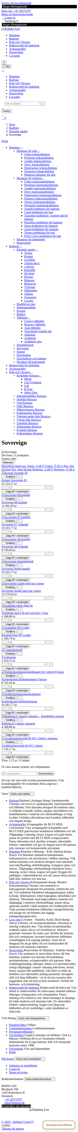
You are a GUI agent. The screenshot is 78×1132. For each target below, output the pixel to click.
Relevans (8, 462)
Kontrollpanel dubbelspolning (19, 701)
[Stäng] (3, 71)
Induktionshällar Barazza (31, 396)
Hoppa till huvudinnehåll (16, 3)
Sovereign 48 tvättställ (15, 546)
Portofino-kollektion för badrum (43, 222)
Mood (27, 379)
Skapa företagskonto (14, 6)
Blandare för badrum (29, 178)
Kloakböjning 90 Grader (16, 635)
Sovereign (30, 297)
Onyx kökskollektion (36, 164)
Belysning (23, 348)
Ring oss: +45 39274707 (16, 10)
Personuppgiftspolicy (21, 1031)
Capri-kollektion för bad (38, 212)
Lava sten (15, 919)
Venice (28, 253)
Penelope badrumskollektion (41, 185)
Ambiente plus (33, 341)
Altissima (29, 334)
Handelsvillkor (18, 1025)
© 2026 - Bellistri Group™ (18, 1121)
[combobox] (22, 104)
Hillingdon (30, 290)
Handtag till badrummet (31, 362)
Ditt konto (8, 1058)
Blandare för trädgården (31, 239)
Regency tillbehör (34, 324)
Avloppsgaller (17, 48)
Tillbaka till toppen (13, 1128)
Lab (26, 385)
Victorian (29, 287)
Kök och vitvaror (19, 372)
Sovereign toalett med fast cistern (21, 590)
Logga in (14, 1069)
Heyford (29, 273)
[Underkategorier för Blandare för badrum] (42, 179)
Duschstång (24, 355)
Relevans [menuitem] (21, 466)
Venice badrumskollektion (39, 202)
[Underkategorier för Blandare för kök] (38, 152)
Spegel (21, 351)
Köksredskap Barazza (30, 433)
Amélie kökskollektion (37, 161)
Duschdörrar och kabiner (31, 358)
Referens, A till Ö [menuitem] (43, 469)
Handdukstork (25, 345)
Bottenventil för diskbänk (24, 45)
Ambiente (30, 338)
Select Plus (30, 392)
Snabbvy (9, 476)
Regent (28, 256)
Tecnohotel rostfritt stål (37, 331)
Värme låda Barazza (29, 419)
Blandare (14, 35)
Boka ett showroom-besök (17, 14)
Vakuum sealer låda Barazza (33, 416)
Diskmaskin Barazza (29, 426)
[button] (3, 107)
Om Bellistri (16, 1035)
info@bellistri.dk (15, 1102)
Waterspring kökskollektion (40, 168)
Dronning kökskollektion (39, 171)
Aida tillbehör (32, 328)
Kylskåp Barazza (27, 430)
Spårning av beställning (23, 1065)
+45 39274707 (13, 1099)
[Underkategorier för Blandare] (21, 148)
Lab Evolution (32, 382)
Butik (12, 1052)
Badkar (21, 314)
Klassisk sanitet (26, 249)
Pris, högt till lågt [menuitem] (21, 469)
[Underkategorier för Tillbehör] (28, 318)
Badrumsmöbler (26, 307)
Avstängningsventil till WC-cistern (22, 745)
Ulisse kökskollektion (37, 154)
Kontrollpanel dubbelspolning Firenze (24, 679)
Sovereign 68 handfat (14, 502)
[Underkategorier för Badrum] (20, 247)
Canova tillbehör (34, 321)
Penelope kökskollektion (39, 157)
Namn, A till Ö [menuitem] (36, 466)
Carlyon (29, 266)
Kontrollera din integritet (16, 1106)
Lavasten (14, 55)
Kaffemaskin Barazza (29, 413)
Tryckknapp (9, 657)
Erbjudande (16, 1048)
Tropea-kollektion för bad (39, 232)
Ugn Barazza (24, 402)
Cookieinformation (20, 1028)
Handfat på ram (26, 304)
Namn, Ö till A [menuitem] (54, 466)
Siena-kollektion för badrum (41, 225)
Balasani (29, 280)
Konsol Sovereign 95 (14, 480)
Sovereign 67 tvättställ (15, 524)
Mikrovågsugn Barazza (30, 409)
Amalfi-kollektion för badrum (41, 208)
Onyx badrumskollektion (39, 191)
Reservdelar (16, 52)
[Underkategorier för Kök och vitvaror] (31, 373)
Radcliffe (29, 270)
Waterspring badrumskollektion (43, 195)
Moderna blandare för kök (39, 174)
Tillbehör (22, 317)
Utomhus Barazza (27, 423)
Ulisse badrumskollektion (39, 181)
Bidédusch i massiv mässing (18, 723)
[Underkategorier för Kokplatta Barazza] (40, 376)
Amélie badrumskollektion (40, 188)
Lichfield (29, 259)
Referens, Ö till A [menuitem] (64, 469)
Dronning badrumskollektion (41, 205)
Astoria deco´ (32, 263)
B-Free (28, 389)
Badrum (14, 38)
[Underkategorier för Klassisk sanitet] (36, 250)
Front (5, 141)
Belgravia (30, 283)
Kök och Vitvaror (19, 42)
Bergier (28, 276)
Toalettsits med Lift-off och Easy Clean (25, 613)
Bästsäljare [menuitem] (8, 466)
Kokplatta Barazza (28, 375)
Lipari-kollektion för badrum (41, 229)
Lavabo (28, 300)
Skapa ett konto (18, 1072)
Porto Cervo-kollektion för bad (42, 236)
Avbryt (6, 111)
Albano (28, 293)
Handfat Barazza (27, 399)
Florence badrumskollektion (41, 198)
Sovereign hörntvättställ (16, 568)
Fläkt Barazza (25, 406)
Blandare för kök (27, 151)
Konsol (21, 310)
